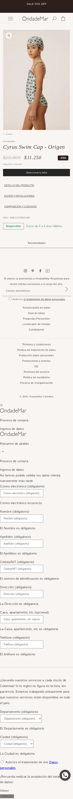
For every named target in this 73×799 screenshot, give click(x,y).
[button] (54, 18)
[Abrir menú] (13, 18)
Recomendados (36, 243)
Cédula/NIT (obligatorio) (17, 562)
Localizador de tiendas (36, 324)
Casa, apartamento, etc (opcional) (24, 612)
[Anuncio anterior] (7, 6)
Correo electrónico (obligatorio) (22, 486)
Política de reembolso (36, 377)
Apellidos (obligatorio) (15, 536)
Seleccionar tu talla (36, 172)
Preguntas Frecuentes (36, 318)
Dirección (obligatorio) (16, 587)
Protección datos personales (36, 355)
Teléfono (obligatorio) (15, 637)
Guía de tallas (36, 313)
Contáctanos (36, 329)
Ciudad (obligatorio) (14, 737)
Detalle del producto (19, 185)
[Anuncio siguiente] (65, 6)
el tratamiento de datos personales (44, 299)
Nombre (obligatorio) (14, 511)
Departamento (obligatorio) (19, 711)
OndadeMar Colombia (41, 396)
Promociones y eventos (36, 361)
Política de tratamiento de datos (36, 350)
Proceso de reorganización (36, 383)
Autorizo (38, 299)
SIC (36, 366)
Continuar (7, 796)
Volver (8, 134)
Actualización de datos (36, 307)
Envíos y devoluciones (19, 196)
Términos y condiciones (36, 344)
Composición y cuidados (20, 206)
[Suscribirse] (66, 294)
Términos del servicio (37, 372)
